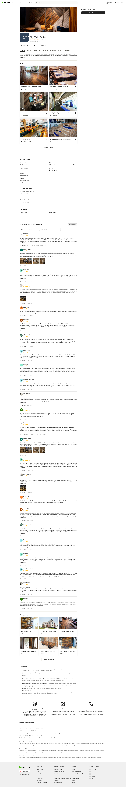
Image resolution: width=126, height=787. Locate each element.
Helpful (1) (24, 265)
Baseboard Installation (81, 757)
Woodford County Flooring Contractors (63, 745)
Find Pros (14, 3)
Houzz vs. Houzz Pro (59, 771)
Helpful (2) (24, 346)
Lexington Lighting (84, 750)
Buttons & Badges (58, 782)
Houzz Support (75, 778)
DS (21, 351)
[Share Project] (46, 86)
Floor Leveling (100, 757)
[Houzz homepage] (5, 2)
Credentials (53, 50)
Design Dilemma (32, 686)
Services (41, 50)
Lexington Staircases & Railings (55, 752)
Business (35, 50)
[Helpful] (20, 245)
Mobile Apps (39, 780)
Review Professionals (76, 771)
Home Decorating (32, 672)
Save (44, 45)
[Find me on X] (52, 170)
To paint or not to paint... (34, 688)
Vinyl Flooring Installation (25, 757)
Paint (30, 690)
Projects (29, 50)
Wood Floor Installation (50, 757)
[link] (23, 242)
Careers (38, 771)
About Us (22, 50)
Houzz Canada (75, 769)
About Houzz (40, 769)
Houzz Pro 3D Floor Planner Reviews (62, 778)
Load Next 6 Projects (48, 147)
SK (21, 320)
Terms (38, 776)
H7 (21, 308)
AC (21, 250)
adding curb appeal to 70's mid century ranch (39, 673)
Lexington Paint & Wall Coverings (96, 750)
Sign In (73, 782)
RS (21, 365)
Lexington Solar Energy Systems (40, 752)
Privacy (38, 773)
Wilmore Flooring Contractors (47, 745)
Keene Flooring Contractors (60, 743)
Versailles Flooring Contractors (33, 745)
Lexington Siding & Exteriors (25, 752)
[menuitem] (15, 3)
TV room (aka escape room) (35, 692)
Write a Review (72, 224)
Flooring (30, 681)
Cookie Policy (40, 778)
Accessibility (75, 776)
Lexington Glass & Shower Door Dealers (28, 750)
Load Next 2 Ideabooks (48, 659)
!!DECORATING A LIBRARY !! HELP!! (37, 669)
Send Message (93, 13)
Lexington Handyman (43, 750)
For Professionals (58, 769)
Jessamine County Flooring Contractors (45, 743)
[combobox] (56, 2)
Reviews (60, 50)
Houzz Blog (94, 769)
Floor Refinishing (60, 757)
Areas (46, 50)
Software (23, 3)
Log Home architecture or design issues (38, 683)
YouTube (93, 776)
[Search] (36, 2)
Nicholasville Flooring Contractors (89, 743)
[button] (48, 215)
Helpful (23, 245)
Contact (73, 780)
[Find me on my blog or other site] (56, 170)
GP (21, 380)
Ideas (30, 3)
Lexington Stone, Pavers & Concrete (71, 752)
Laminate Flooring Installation (38, 757)
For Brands (56, 780)
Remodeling (31, 677)
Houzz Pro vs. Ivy (58, 773)
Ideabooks (66, 50)
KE (21, 409)
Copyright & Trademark (42, 782)
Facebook (94, 774)
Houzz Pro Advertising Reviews (61, 776)
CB (21, 270)
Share (37, 45)
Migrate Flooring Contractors (79, 745)
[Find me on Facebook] (49, 170)
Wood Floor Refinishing (70, 757)
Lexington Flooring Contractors (56, 750)
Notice (42, 773)
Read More (22, 57)
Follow (74, 164)
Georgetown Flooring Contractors (27, 743)
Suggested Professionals (77, 773)
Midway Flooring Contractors (74, 743)
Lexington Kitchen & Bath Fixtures (71, 750)
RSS (92, 778)
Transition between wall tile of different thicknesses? (41, 678)
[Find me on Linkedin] (54, 170)
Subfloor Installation (91, 757)
